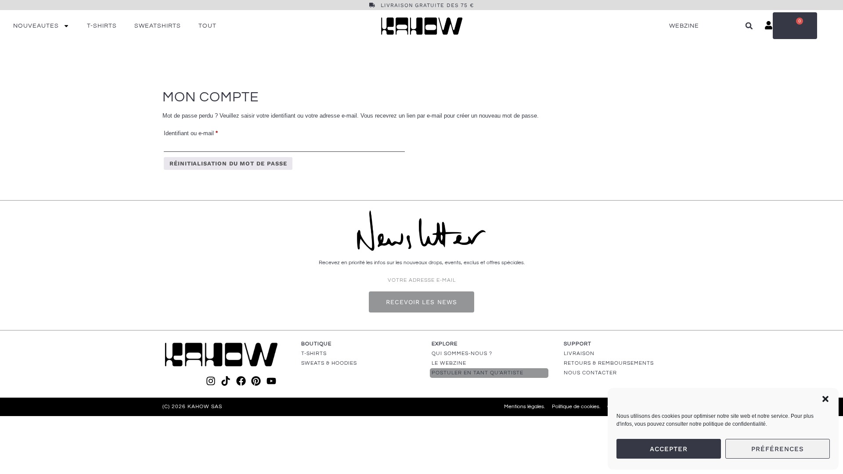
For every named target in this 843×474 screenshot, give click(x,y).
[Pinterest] (256, 381)
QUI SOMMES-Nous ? (462, 353)
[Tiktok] (225, 381)
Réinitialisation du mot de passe (228, 163)
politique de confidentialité (734, 424)
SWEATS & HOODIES (329, 363)
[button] (825, 399)
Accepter (668, 449)
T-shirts (102, 26)
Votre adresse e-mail (422, 280)
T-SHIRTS (314, 353)
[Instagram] (210, 381)
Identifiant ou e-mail (204, 132)
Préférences (777, 449)
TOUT (207, 26)
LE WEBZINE (449, 363)
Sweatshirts (157, 26)
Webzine (684, 26)
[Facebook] (241, 381)
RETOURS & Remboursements (609, 363)
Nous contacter (590, 373)
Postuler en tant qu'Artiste (477, 373)
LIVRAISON (579, 353)
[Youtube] (271, 381)
